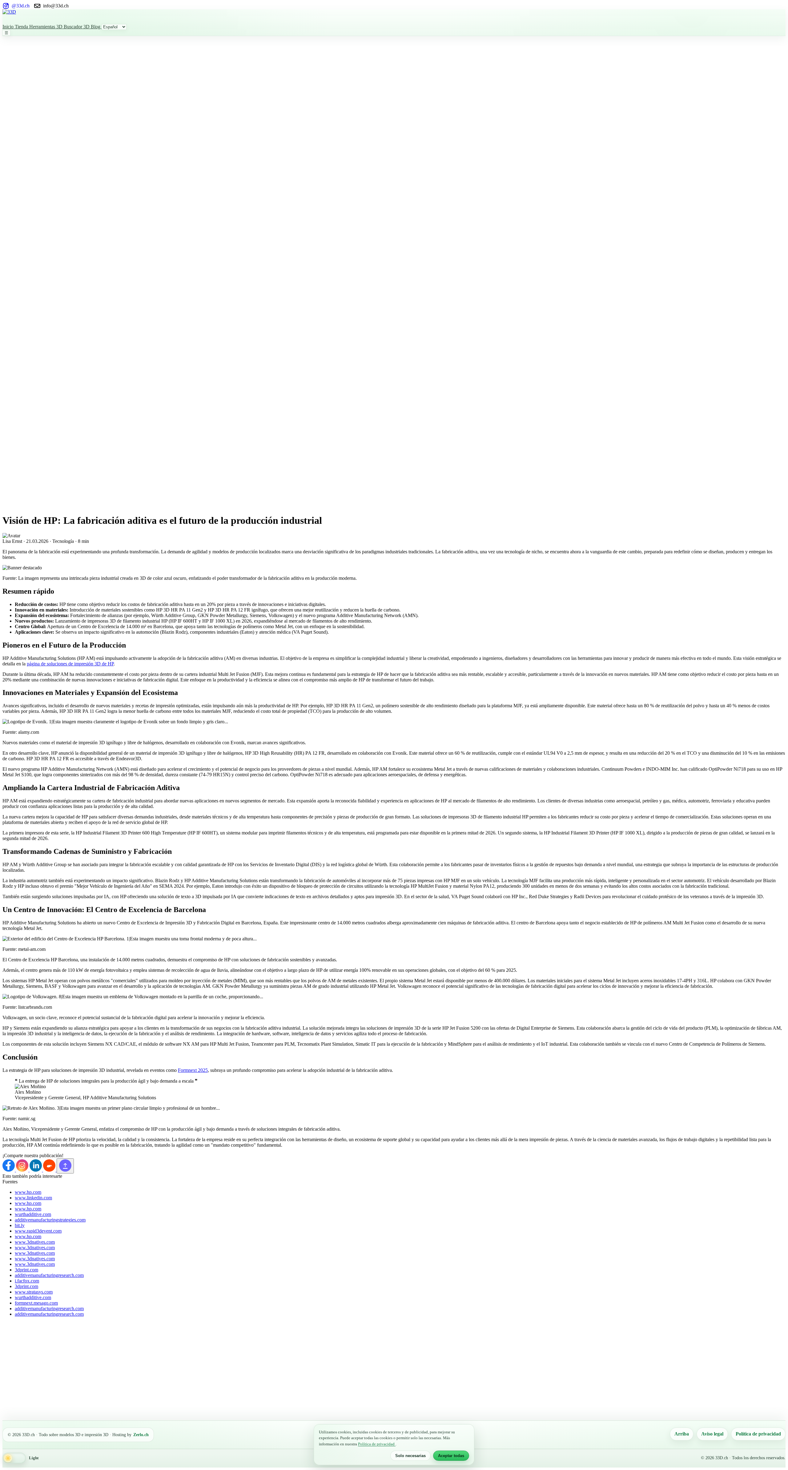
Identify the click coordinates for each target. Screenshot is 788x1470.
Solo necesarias (410, 1455)
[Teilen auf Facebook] (9, 1170)
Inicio (8, 26)
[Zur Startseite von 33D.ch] (394, 16)
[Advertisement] (27, 128)
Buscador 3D (77, 26)
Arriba (681, 1433)
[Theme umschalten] (14, 1458)
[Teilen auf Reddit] (50, 1170)
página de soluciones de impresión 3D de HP (70, 663)
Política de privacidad (758, 1433)
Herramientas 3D (46, 26)
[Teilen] (65, 1165)
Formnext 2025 (193, 1070)
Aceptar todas (451, 1455)
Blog (96, 26)
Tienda (22, 26)
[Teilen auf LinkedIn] (36, 1170)
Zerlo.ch (141, 1434)
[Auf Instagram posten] (23, 1170)
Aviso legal (712, 1433)
